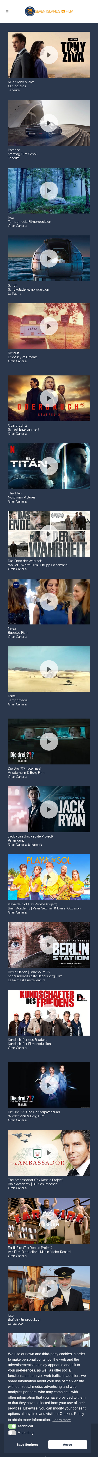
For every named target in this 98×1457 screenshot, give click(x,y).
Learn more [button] (61, 1420)
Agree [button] (67, 1444)
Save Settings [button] (27, 1444)
